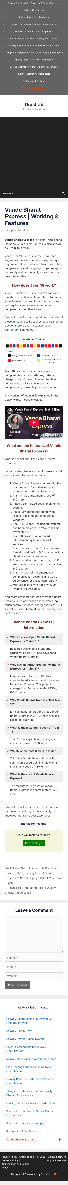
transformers (25, 379)
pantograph (12, 329)
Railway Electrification (24, 868)
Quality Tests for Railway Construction (34, 59)
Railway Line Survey (34, 10)
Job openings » (34, 843)
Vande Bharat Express (33, 88)
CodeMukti (47, 1174)
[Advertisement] (34, 153)
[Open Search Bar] (63, 193)
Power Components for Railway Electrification (34, 24)
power (47, 371)
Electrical (51, 868)
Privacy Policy (9, 1156)
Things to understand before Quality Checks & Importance (34, 52)
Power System (14, 873)
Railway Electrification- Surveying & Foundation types (34, 3)
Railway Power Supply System (34, 17)
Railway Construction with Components (34, 31)
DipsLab (34, 104)
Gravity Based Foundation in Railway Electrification (34, 45)
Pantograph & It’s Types (34, 81)
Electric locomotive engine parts (34, 74)
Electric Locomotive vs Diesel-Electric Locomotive (34, 67)
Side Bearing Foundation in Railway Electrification (34, 38)
